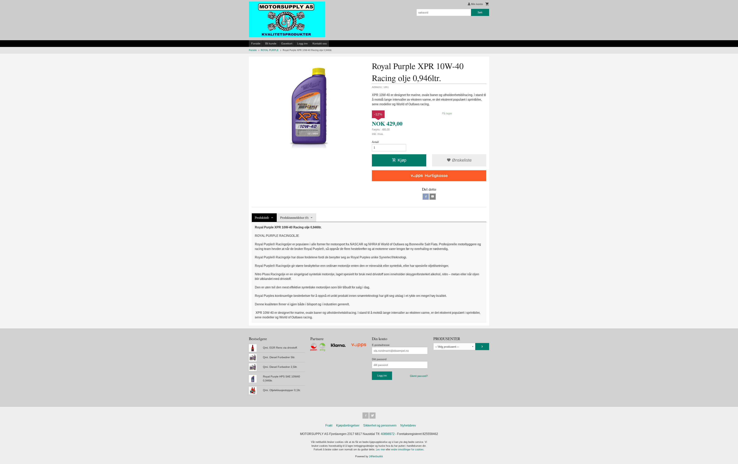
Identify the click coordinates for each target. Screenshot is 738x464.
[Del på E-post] (433, 197)
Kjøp (402, 160)
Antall (375, 142)
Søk (480, 12)
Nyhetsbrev (408, 425)
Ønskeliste (461, 160)
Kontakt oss (319, 43)
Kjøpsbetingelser (347, 425)
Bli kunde (270, 43)
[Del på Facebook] (426, 197)
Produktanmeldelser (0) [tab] (294, 217)
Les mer (381, 449)
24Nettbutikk (376, 456)
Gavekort (286, 43)
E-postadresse (381, 344)
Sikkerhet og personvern (379, 425)
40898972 (388, 434)
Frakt (328, 425)
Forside (255, 43)
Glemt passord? (419, 376)
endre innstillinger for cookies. (407, 449)
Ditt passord (379, 359)
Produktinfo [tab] (262, 217)
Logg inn (302, 43)
